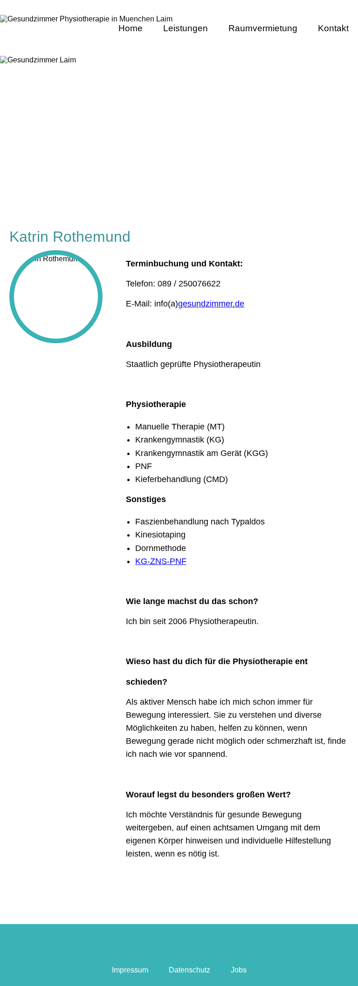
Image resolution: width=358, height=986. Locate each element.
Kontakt (333, 28)
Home (130, 28)
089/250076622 (322, 10)
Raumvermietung (262, 28)
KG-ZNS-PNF (160, 561)
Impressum (130, 970)
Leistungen (185, 28)
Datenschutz (189, 970)
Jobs (239, 970)
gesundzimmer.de (211, 303)
